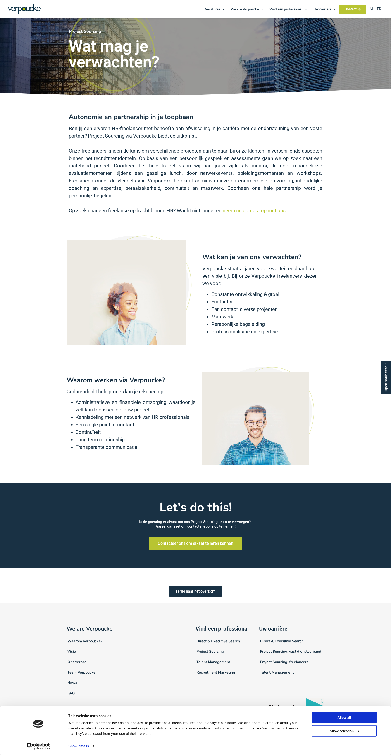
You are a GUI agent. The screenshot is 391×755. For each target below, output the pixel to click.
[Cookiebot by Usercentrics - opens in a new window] (38, 746)
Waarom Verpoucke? (84, 641)
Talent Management (213, 661)
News (72, 682)
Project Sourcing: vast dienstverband (290, 651)
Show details (78, 746)
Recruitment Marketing (215, 672)
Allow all (344, 717)
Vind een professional (286, 9)
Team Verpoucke (81, 672)
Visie (71, 651)
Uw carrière (322, 9)
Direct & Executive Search (218, 641)
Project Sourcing (210, 651)
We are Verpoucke (245, 9)
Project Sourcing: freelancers (284, 661)
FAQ (71, 693)
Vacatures (212, 9)
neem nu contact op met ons (254, 210)
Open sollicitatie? (386, 378)
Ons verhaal (77, 661)
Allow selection (341, 731)
